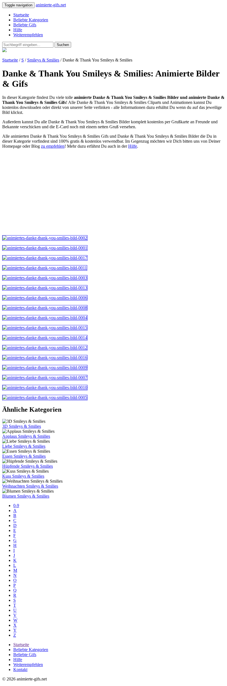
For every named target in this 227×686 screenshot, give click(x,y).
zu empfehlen (53, 146)
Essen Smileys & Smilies (24, 456)
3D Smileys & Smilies (21, 426)
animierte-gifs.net (51, 4)
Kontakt (20, 669)
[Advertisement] (113, 192)
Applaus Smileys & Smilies (26, 436)
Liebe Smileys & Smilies (23, 446)
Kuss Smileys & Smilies (23, 476)
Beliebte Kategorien (30, 19)
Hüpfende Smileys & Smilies (27, 466)
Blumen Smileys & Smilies (25, 496)
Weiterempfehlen (28, 34)
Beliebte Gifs (24, 24)
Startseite (21, 14)
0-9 (16, 505)
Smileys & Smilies (43, 60)
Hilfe (17, 29)
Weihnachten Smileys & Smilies (30, 486)
